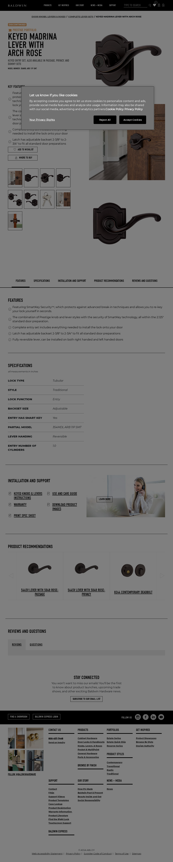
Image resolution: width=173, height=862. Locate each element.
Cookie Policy (115, 109)
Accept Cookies (132, 119)
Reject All (105, 119)
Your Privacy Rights (42, 119)
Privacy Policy (134, 109)
